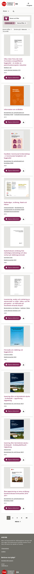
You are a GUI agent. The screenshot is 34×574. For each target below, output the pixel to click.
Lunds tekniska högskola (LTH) (12, 70)
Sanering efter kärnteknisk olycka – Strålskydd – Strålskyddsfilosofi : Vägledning (16, 445)
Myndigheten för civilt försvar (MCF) (14, 403)
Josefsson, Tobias (25, 308)
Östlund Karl (7, 449)
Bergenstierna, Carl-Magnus (11, 308)
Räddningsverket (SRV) (10, 260)
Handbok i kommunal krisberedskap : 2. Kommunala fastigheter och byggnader (17, 156)
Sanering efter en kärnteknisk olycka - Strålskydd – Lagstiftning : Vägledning (17, 398)
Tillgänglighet (5, 548)
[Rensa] (25, 23)
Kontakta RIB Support (7, 560)
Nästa (17, 522)
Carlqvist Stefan (8, 354)
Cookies (3, 551)
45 (26, 518)
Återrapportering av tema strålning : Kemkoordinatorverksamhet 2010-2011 (17, 493)
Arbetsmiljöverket (9, 207)
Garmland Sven (8, 257)
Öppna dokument (13, 77)
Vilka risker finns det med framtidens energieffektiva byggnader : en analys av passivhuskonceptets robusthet (15, 62)
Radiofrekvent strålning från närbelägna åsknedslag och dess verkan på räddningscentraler (15, 253)
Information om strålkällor (13, 109)
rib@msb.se (4, 565)
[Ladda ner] (24, 78)
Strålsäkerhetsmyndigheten (22, 114)
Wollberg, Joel (7, 67)
